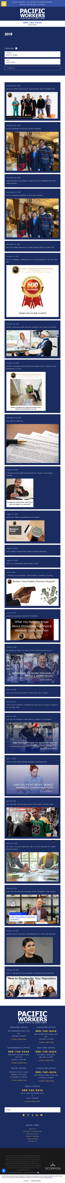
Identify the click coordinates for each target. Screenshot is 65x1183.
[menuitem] (33, 1129)
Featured (9, 48)
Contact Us (32, 1141)
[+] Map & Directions (18, 1039)
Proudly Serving (32, 1136)
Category (9, 53)
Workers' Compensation (32, 1131)
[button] (4, 1171)
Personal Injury (32, 1134)
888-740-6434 (32, 23)
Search (8, 1110)
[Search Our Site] (58, 1109)
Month (8, 60)
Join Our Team (32, 1139)
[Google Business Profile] (24, 1115)
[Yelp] (33, 1115)
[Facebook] (28, 1115)
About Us (32, 1129)
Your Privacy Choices (30, 1172)
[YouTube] (41, 1115)
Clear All (11, 68)
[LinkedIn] (37, 1115)
